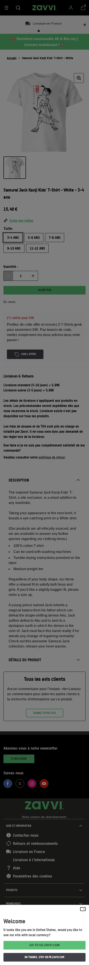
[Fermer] (83, 909)
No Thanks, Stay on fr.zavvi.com (44, 957)
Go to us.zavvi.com (44, 945)
